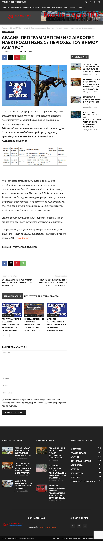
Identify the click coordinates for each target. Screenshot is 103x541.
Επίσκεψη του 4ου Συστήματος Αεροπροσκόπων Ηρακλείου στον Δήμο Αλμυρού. (91, 84)
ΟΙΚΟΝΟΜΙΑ (57, 7)
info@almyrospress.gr (48, 527)
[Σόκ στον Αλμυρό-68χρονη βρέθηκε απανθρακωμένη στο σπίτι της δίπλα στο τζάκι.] (41, 488)
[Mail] (95, 2)
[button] (86, 2)
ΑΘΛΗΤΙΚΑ (46, 7)
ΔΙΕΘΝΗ (36, 7)
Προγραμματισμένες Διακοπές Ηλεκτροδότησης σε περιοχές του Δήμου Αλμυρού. (11, 324)
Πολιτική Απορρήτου (71, 538)
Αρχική (4, 28)
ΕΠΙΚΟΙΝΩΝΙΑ (89, 538)
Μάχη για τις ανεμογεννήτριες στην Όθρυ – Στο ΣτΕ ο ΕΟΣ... (92, 101)
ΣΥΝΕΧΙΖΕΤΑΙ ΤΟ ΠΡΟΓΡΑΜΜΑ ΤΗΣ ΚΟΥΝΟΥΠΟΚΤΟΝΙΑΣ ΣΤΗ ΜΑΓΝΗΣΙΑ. (17, 282)
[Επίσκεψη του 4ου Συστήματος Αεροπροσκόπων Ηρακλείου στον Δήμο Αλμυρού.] (76, 82)
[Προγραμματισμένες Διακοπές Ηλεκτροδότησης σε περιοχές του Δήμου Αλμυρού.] (12, 310)
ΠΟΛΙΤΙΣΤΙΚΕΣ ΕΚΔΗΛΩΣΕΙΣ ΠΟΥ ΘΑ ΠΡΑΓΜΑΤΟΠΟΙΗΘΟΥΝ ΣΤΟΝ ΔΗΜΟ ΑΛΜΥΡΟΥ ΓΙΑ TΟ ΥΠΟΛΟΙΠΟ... (92, 119)
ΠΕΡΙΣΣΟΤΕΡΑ (69, 7)
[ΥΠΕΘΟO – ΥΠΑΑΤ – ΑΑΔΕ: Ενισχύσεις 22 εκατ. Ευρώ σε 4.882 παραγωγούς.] (76, 66)
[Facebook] (90, 2)
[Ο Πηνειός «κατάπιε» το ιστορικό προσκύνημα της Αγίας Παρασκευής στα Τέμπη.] (41, 468)
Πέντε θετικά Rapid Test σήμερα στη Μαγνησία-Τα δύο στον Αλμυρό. (53, 282)
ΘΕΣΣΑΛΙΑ (15, 7)
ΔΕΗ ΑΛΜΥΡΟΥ (15, 28)
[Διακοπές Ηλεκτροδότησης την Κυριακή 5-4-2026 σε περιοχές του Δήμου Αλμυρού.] (57, 310)
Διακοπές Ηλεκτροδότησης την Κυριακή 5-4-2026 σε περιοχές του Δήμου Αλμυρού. (56, 324)
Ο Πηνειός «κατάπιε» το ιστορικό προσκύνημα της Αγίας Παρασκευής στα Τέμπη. (57, 471)
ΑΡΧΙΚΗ (6, 7)
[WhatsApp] (23, 57)
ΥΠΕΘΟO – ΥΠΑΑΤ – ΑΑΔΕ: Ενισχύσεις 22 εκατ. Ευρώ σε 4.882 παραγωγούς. (92, 68)
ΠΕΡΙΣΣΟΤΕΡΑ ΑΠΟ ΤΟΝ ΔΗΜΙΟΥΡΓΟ (41, 296)
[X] (99, 2)
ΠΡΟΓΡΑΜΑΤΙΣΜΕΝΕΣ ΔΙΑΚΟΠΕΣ (25, 247)
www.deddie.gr (24, 237)
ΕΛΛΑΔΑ (26, 7)
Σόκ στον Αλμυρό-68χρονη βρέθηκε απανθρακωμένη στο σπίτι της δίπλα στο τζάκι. (57, 492)
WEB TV (81, 7)
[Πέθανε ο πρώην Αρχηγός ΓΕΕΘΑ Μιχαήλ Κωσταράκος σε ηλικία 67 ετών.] (41, 450)
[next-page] (8, 335)
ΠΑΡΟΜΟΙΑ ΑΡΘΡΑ (12, 296)
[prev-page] (3, 335)
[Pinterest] (17, 57)
